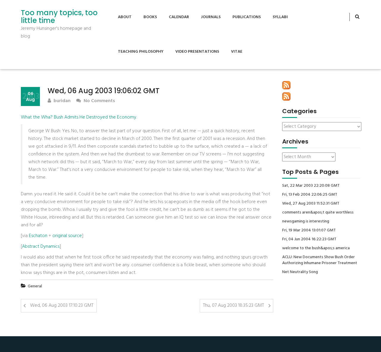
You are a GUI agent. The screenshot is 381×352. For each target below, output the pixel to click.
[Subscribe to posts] (286, 85)
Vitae (236, 51)
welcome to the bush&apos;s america (316, 248)
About (125, 17)
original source (67, 236)
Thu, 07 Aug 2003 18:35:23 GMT (233, 305)
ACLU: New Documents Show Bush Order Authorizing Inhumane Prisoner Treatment (319, 260)
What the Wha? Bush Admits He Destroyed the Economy (78, 117)
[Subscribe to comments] (286, 96)
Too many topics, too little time (59, 17)
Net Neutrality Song (300, 272)
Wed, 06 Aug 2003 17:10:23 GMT (61, 305)
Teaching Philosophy (140, 51)
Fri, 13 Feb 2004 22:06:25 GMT (309, 195)
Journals (211, 17)
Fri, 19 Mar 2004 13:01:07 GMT (309, 230)
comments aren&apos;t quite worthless (318, 213)
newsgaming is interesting (305, 222)
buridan (61, 101)
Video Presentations (197, 51)
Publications (246, 17)
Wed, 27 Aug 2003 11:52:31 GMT (310, 204)
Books (150, 17)
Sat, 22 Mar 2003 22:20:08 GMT (311, 186)
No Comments (98, 101)
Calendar (179, 17)
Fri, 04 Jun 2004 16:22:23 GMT (309, 239)
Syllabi (280, 17)
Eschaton (38, 236)
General (35, 286)
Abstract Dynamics (41, 246)
